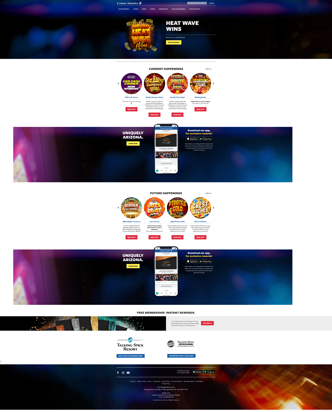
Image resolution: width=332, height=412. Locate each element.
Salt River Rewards (178, 9)
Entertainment (124, 9)
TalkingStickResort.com (167, 387)
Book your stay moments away (131, 356)
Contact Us (133, 381)
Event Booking (194, 9)
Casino (135, 9)
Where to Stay (142, 381)
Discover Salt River (176, 381)
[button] (118, 83)
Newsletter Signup (189, 381)
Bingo (144, 9)
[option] (166, 35)
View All (208, 69)
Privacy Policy (166, 383)
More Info (131, 109)
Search (211, 3)
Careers (149, 381)
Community (157, 381)
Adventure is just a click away (181, 356)
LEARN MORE (133, 143)
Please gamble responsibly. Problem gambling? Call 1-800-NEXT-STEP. (166, 389)
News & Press (166, 381)
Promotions (163, 9)
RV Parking (199, 381)
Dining (152, 9)
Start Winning (173, 42)
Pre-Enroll (207, 323)
